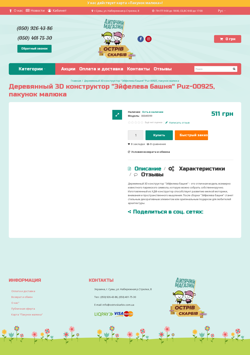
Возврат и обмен (22, 297)
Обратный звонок (34, 48)
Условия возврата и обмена (150, 152)
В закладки (138, 144)
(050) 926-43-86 (34, 28)
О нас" (15, 303)
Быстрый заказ (194, 135)
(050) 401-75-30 (34, 38)
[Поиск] (234, 69)
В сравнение (158, 144)
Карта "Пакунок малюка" (27, 314)
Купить (159, 135)
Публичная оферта (23, 308)
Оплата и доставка (23, 291)
